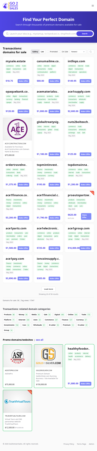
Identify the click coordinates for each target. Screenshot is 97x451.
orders (19, 236)
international (72, 72)
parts (56, 236)
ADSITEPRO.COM (11, 370)
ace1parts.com (16, 228)
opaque (8, 102)
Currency (81, 320)
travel (16, 176)
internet (46, 66)
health (70, 356)
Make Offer (23, 81)
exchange (71, 133)
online (18, 66)
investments (49, 169)
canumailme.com (49, 61)
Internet (24, 320)
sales (86, 169)
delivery (87, 356)
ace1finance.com (18, 195)
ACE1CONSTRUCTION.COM (15, 143)
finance (39, 169)
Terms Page (81, 444)
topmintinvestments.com (55, 165)
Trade (86, 314)
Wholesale (39, 325)
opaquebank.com (18, 91)
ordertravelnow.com (20, 165)
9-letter (22, 239)
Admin (91, 444)
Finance (67, 320)
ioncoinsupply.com (50, 259)
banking (17, 99)
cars (81, 206)
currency (9, 99)
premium (15, 239)
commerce (9, 66)
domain (70, 176)
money (39, 173)
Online (72, 314)
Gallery (35, 51)
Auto (37, 320)
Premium (68, 325)
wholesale (82, 99)
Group (8, 330)
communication (42, 72)
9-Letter (82, 325)
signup (39, 133)
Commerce (51, 320)
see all (39, 339)
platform (53, 72)
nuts (78, 133)
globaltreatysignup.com (54, 122)
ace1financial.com (50, 195)
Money (23, 314)
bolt (83, 133)
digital (8, 69)
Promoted (54, 51)
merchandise (52, 99)
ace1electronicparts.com (54, 228)
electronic (40, 239)
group (70, 239)
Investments (11, 325)
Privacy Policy (69, 444)
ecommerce (79, 356)
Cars (25, 325)
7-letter (25, 269)
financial (25, 99)
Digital (59, 314)
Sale (47, 314)
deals (18, 173)
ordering (9, 176)
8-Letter (54, 325)
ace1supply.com (79, 91)
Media (36, 314)
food (69, 359)
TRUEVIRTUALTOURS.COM (15, 416)
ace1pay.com (15, 259)
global (50, 130)
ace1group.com (79, 228)
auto (75, 206)
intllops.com (76, 61)
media (50, 69)
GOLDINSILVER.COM (44, 370)
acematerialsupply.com (53, 91)
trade (24, 66)
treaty (56, 130)
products (50, 96)
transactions (17, 69)
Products (9, 314)
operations (82, 72)
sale (24, 69)
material (47, 102)
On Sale (65, 51)
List (42, 51)
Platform (9, 320)
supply (39, 102)
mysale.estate (16, 61)
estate (8, 72)
